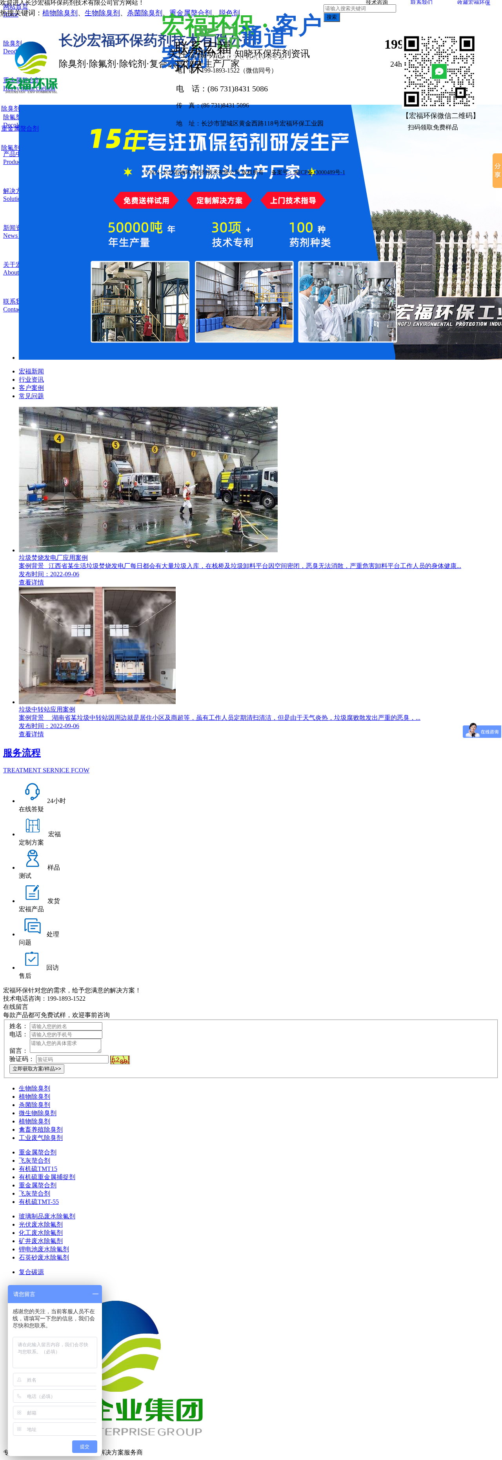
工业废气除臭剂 (41, 1137)
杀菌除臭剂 (144, 13)
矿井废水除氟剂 (41, 1241)
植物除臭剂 (60, 13)
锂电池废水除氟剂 (44, 1249)
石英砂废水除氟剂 (44, 1257)
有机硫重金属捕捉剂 (47, 1177)
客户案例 (31, 387)
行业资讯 (31, 379)
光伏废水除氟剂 (41, 1224)
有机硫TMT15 (38, 1168)
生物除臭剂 (102, 13)
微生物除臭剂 (37, 1113)
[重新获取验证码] (120, 1060)
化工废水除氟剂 (41, 1232)
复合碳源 (31, 1272)
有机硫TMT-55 (39, 1201)
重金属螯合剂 (37, 1152)
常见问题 (31, 396)
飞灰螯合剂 (34, 1160)
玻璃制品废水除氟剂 (47, 1216)
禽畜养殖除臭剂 (41, 1129)
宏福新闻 (31, 371)
